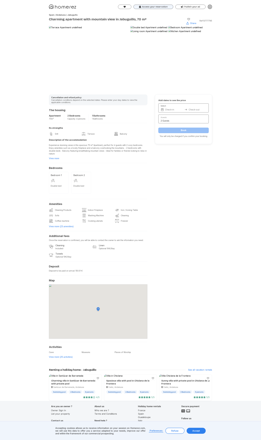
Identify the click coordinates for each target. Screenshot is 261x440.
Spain (141, 413)
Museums (86, 352)
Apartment (55, 115)
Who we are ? (101, 410)
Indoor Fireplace (95, 210)
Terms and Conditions (105, 413)
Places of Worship (123, 352)
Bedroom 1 (56, 175)
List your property (60, 413)
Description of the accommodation (68, 140)
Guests (164, 117)
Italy (140, 420)
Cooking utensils (95, 221)
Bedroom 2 (79, 175)
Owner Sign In (58, 410)
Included (59, 248)
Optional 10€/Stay (107, 248)
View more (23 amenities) (61, 226)
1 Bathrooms (98, 115)
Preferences (156, 430)
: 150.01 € (78, 271)
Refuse (174, 430)
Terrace (91, 134)
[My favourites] (124, 7)
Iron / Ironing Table (129, 210)
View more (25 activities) (61, 357)
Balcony (123, 134)
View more (54, 158)
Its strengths (56, 128)
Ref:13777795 (206, 21)
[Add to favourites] (188, 19)
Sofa (57, 215)
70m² (51, 119)
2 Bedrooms (73, 115)
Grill (56, 134)
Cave (51, 352)
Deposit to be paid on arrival (61, 271)
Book (183, 130)
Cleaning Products (63, 210)
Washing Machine (96, 215)
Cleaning (125, 215)
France (141, 410)
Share (193, 23)
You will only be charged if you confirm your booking (183, 136)
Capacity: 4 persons (76, 119)
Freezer (124, 221)
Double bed (56, 186)
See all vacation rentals (200, 369)
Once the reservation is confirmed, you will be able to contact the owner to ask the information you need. (96, 240)
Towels (59, 253)
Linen (101, 245)
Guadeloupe (144, 417)
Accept (196, 430)
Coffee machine (62, 221)
